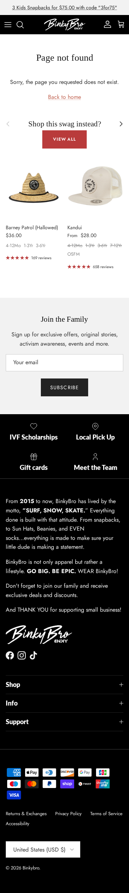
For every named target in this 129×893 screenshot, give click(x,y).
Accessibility (17, 823)
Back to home (64, 97)
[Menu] (8, 24)
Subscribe (64, 387)
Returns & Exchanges (26, 813)
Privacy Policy (68, 813)
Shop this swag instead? (64, 124)
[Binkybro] (64, 24)
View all (64, 139)
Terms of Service (106, 813)
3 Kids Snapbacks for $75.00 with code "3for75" (64, 7)
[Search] (24, 24)
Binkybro (31, 867)
